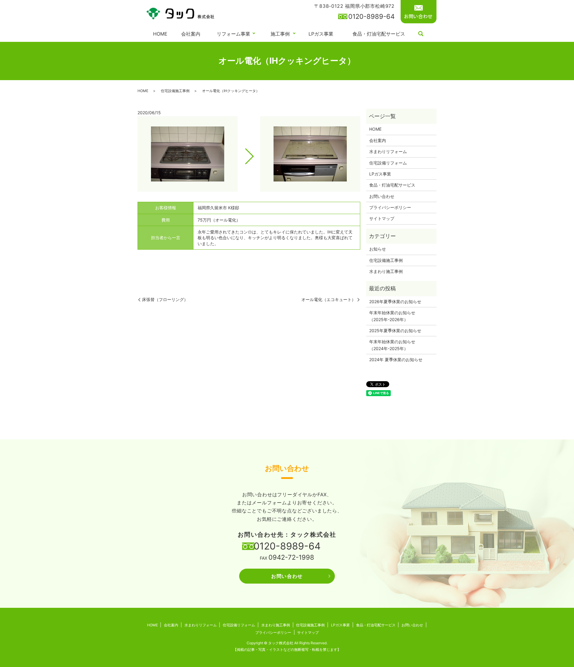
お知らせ (377, 248)
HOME (160, 34)
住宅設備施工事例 (175, 90)
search (420, 34)
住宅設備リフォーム (388, 162)
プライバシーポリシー (390, 207)
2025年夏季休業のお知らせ (395, 330)
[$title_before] (188, 153)
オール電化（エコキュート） (328, 299)
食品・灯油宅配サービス (378, 34)
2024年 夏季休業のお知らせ (395, 359)
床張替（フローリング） (165, 299)
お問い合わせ (381, 196)
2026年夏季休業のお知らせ (395, 301)
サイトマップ (381, 218)
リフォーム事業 (233, 34)
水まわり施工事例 (386, 271)
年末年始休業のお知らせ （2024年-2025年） (394, 345)
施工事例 (280, 34)
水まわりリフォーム (388, 151)
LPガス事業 (321, 34)
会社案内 (190, 34)
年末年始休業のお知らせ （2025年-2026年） (394, 316)
